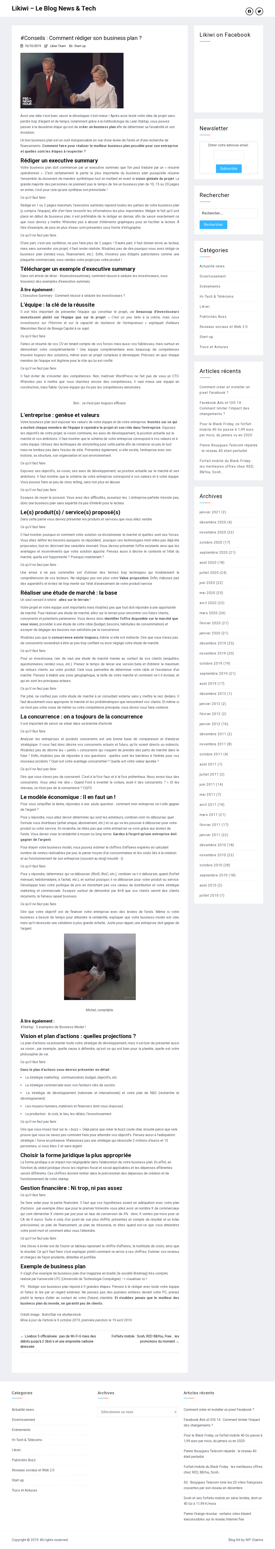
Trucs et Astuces (214, 347)
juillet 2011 (209, 774)
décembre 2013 (213, 694)
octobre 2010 (211, 865)
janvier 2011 (210, 835)
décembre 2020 (213, 522)
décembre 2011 (213, 734)
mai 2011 (207, 795)
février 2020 (210, 623)
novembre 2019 (213, 653)
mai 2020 (207, 593)
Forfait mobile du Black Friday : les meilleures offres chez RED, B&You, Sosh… (227, 466)
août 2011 (208, 764)
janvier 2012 (210, 724)
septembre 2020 (214, 552)
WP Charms (254, 1540)
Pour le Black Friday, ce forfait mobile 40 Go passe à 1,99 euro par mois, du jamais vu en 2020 (227, 429)
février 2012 (210, 714)
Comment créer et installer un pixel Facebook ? (219, 1410)
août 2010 (208, 885)
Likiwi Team (58, 46)
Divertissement (213, 276)
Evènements (210, 286)
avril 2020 (208, 603)
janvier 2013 (210, 704)
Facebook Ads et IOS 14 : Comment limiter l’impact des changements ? (224, 408)
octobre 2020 (211, 542)
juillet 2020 (209, 573)
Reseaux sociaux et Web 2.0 (224, 327)
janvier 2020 (210, 633)
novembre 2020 (213, 532)
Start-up (80, 46)
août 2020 (208, 563)
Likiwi (205, 307)
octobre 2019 (211, 663)
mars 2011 (209, 815)
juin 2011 (207, 784)
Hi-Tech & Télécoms (217, 296)
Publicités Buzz (213, 317)
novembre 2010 (213, 855)
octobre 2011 (211, 754)
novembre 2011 (213, 744)
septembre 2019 (214, 673)
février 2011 (210, 825)
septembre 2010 (214, 875)
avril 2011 (208, 805)
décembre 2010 (213, 845)
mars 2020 (209, 613)
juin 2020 (207, 583)
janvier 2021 (210, 512)
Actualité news (212, 266)
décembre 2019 (213, 643)
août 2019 (208, 684)
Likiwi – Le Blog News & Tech (54, 8)
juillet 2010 (209, 895)
